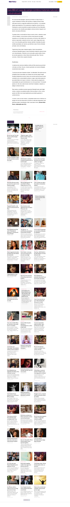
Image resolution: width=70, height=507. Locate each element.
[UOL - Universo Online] (17, 1)
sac (49, 1)
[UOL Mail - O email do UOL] (51, 1)
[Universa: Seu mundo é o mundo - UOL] (12, 1)
